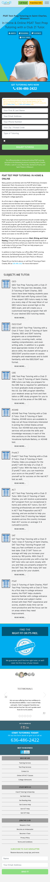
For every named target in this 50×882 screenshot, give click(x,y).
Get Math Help (25, 796)
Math (13, 33)
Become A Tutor (25, 833)
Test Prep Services (25, 767)
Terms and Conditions (25, 104)
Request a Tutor (25, 825)
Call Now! (23, 3)
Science (37, 33)
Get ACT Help (25, 809)
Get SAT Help (25, 813)
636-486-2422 (26, 88)
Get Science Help (25, 804)
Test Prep (25, 37)
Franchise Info (36, 3)
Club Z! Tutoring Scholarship (25, 792)
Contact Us (25, 771)
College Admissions (25, 780)
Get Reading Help (25, 800)
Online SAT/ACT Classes (25, 775)
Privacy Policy (11, 104)
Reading (24, 33)
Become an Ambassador (25, 829)
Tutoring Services (25, 763)
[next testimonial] (44, 695)
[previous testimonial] (5, 695)
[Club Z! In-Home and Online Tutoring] (6, 2)
